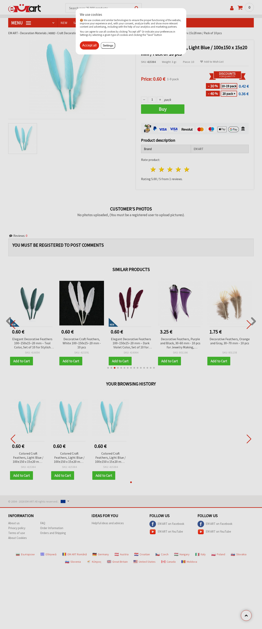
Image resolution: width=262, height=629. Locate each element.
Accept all (89, 45)
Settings (108, 45)
